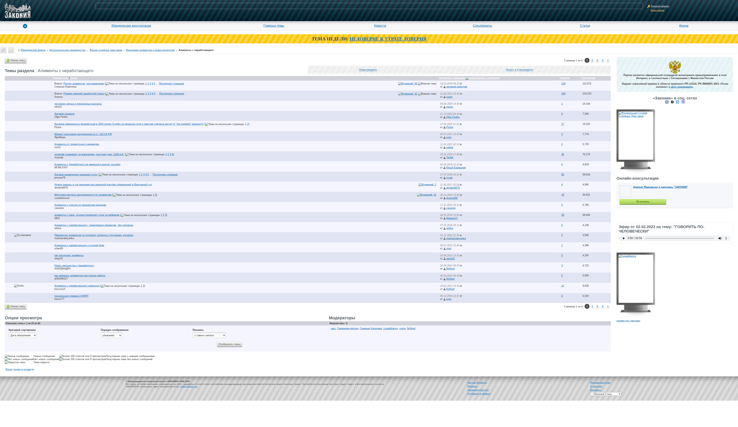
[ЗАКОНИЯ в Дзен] (672, 101)
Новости (380, 25)
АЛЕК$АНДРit (62, 268)
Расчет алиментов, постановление (83, 83)
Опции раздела (368, 69)
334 (563, 93)
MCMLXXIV (61, 167)
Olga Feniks (61, 116)
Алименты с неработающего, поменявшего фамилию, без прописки (93, 225)
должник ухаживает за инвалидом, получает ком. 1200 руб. (89, 154)
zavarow (59, 208)
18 (562, 194)
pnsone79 (59, 177)
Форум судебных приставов (106, 50)
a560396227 (61, 278)
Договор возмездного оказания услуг (76, 174)
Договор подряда (64, 113)
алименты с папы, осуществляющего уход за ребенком (86, 215)
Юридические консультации (131, 25)
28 (562, 215)
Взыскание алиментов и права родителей (150, 50)
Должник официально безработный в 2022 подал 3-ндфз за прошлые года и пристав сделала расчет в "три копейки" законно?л (129, 124)
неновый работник (456, 86)
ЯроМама (59, 137)
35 (562, 154)
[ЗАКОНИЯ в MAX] (683, 101)
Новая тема (18, 60)
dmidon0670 (61, 187)
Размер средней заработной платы (83, 93)
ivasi (448, 137)
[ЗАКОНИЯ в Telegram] (677, 101)
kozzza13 (59, 289)
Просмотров (588, 78)
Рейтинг (57, 78)
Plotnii (57, 127)
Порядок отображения (115, 330)
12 (562, 285)
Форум (683, 25)
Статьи (585, 25)
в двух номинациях (681, 86)
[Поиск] (3, 49)
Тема (65, 78)
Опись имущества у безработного (74, 265)
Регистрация (657, 10)
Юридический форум (33, 50)
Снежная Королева (65, 86)
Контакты (595, 390)
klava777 (59, 299)
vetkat (449, 147)
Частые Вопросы (477, 382)
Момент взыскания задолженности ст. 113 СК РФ (83, 134)
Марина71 (452, 218)
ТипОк (449, 157)
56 (562, 174)
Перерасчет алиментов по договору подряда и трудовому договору (93, 235)
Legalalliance (390, 328)
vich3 (57, 147)
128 (563, 83)
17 (562, 124)
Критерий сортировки (22, 330)
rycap (449, 177)
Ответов (565, 78)
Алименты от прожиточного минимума (76, 144)
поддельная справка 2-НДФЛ (71, 295)
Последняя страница (171, 83)
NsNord (450, 268)
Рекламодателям (600, 382)
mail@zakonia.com (189, 386)
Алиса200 (452, 198)
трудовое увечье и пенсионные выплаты (78, 103)
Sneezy (58, 96)
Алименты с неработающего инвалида (76, 285)
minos (449, 106)
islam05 (58, 248)
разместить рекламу (628, 320)
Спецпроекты (482, 25)
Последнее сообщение (452, 78)
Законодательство (478, 390)
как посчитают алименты (68, 255)
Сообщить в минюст (479, 393)
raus (333, 328)
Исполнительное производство (67, 50)
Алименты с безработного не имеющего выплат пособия (87, 164)
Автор (73, 78)
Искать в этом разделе (519, 69)
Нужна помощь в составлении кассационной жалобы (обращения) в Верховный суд (103, 184)
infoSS (58, 106)
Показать (198, 330)
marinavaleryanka (64, 238)
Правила (472, 386)
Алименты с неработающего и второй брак (79, 245)
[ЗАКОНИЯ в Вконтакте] (666, 101)
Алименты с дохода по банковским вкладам (80, 204)
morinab (58, 157)
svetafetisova (61, 198)
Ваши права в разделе (20, 369)
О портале (596, 386)
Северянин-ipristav (347, 328)
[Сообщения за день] (11, 49)
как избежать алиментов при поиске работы (79, 275)
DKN (57, 218)
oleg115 (58, 258)
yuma (449, 96)
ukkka (57, 228)
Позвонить (643, 201)
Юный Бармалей (456, 167)
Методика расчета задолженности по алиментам (82, 194)
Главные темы (273, 25)
